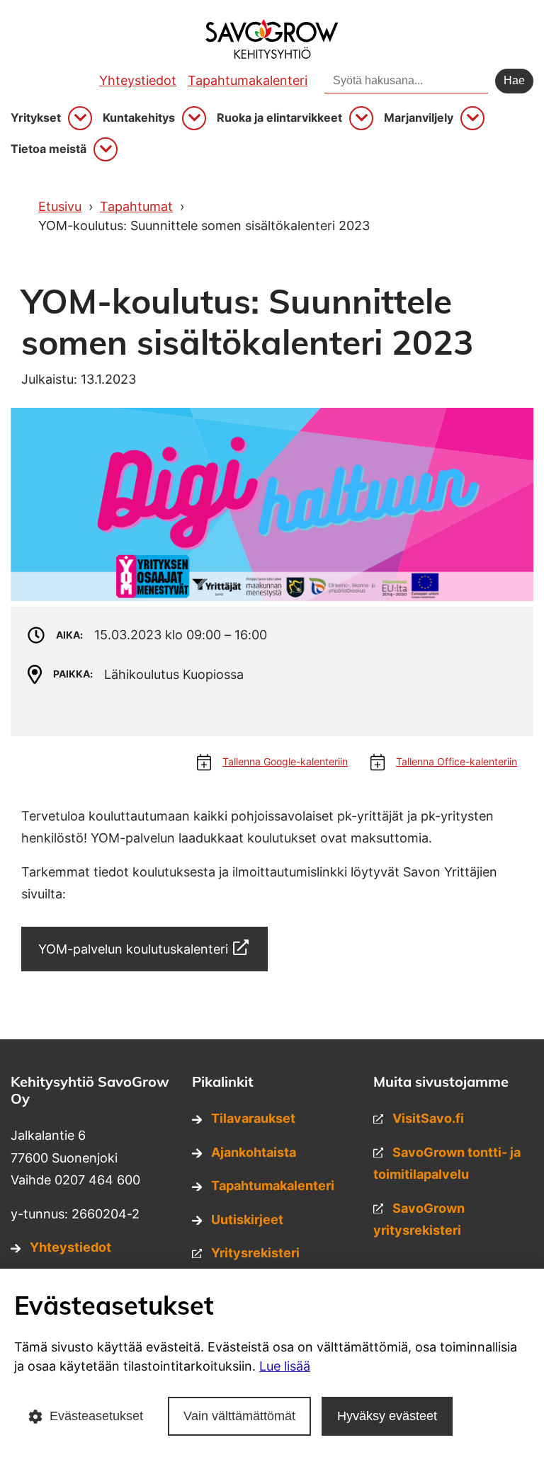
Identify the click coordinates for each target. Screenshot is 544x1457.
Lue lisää (284, 1366)
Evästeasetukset (96, 1416)
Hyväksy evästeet (387, 1416)
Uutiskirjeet (247, 1219)
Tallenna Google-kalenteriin (285, 761)
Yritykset (36, 118)
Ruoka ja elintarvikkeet (279, 118)
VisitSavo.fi (428, 1118)
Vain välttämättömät (239, 1416)
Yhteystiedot (137, 80)
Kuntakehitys (139, 118)
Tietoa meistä (48, 149)
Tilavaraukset (253, 1118)
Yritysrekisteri (255, 1252)
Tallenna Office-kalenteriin (456, 761)
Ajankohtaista (253, 1152)
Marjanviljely (418, 118)
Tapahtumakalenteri (247, 80)
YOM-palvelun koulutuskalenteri (133, 949)
